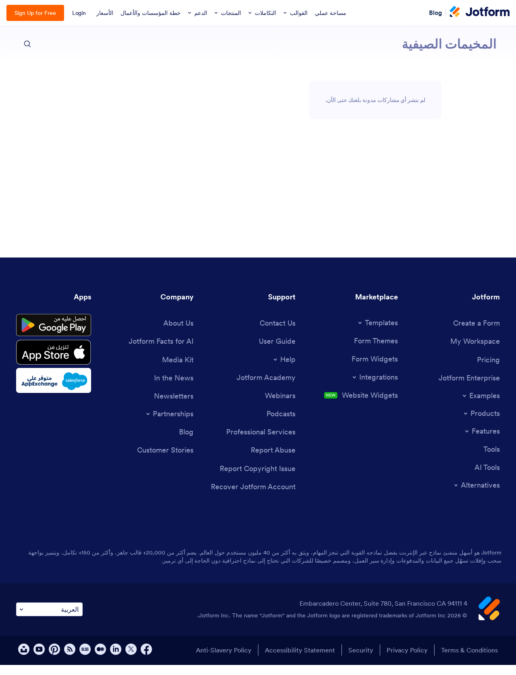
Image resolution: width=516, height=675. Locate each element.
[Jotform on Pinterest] (54, 649)
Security (360, 650)
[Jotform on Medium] (100, 649)
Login (79, 13)
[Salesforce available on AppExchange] (53, 380)
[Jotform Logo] (480, 12)
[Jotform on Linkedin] (115, 649)
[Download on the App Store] (53, 352)
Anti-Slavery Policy (224, 650)
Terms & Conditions (469, 650)
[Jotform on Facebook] (146, 649)
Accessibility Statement (300, 650)
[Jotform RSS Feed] (69, 649)
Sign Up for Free (35, 13)
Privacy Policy (407, 650)
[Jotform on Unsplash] (23, 649)
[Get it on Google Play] (53, 325)
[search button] (27, 44)
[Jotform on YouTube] (39, 649)
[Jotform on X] (131, 649)
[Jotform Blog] (85, 649)
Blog (435, 12)
